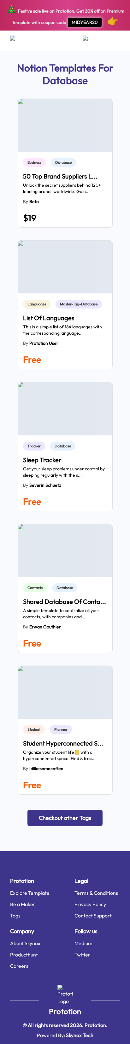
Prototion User (43, 343)
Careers (19, 966)
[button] (65, 818)
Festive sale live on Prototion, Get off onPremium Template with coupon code (65, 15)
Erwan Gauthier (45, 627)
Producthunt (24, 954)
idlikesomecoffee (46, 768)
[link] (35, 162)
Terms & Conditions (96, 893)
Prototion (65, 1011)
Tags (15, 915)
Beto (34, 201)
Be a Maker (22, 904)
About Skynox (25, 943)
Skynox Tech (79, 1035)
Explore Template (30, 893)
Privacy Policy (90, 904)
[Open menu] (18, 41)
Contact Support (93, 915)
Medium (83, 943)
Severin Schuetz (45, 485)
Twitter (82, 954)
